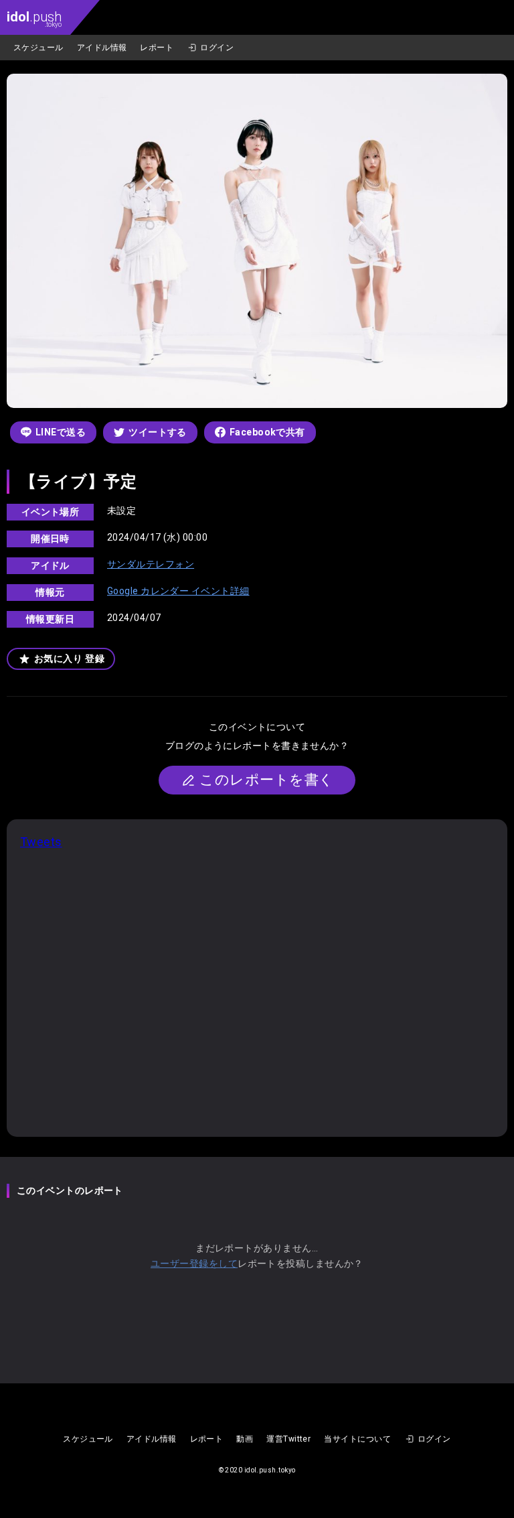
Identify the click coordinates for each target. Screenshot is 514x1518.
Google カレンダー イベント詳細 (178, 590)
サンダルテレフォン (150, 564)
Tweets (41, 842)
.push (34, 18)
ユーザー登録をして (194, 1263)
